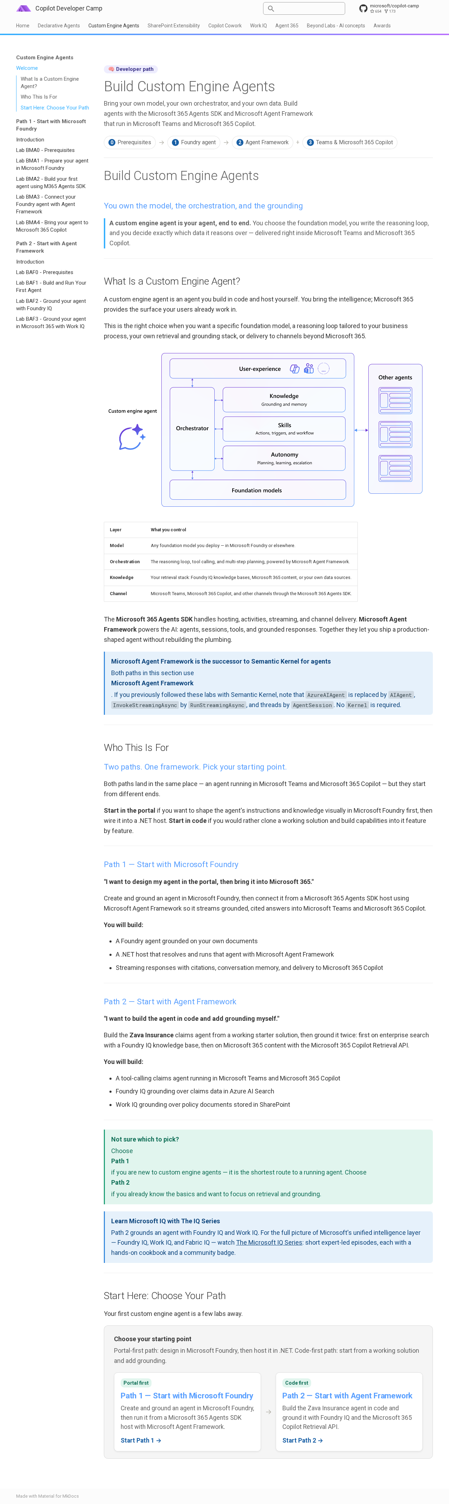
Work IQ (258, 25)
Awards (382, 25)
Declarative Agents (59, 25)
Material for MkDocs (58, 1496)
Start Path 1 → (141, 1440)
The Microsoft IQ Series (269, 1242)
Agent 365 (287, 25)
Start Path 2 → (302, 1440)
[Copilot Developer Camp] (23, 8)
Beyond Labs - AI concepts (336, 25)
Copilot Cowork (225, 25)
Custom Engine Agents (113, 25)
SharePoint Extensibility (174, 25)
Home (22, 25)
